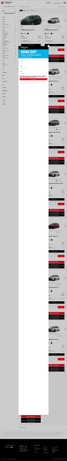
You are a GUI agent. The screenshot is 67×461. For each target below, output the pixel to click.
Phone (21, 66)
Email (21, 71)
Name (21, 61)
